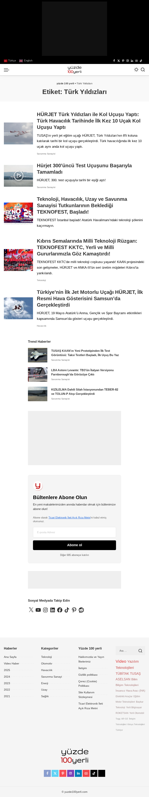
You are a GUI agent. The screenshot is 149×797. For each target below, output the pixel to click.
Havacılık (41, 326)
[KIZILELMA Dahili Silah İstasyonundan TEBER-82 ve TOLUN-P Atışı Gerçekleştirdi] (37, 394)
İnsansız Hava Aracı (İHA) (130, 690)
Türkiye (119, 730)
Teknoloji (41, 280)
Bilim (134, 679)
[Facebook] (114, 61)
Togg (118, 719)
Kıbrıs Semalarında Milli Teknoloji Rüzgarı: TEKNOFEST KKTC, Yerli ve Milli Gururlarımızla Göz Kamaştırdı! (87, 247)
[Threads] (144, 61)
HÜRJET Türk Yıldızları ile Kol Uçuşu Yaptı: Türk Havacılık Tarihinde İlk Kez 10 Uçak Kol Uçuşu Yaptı (88, 121)
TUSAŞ (135, 673)
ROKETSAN (122, 713)
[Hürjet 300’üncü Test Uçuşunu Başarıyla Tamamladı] (18, 176)
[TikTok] (141, 61)
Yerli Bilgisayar (134, 707)
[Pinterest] (123, 61)
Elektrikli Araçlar (124, 696)
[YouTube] (136, 61)
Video (121, 661)
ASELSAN (123, 679)
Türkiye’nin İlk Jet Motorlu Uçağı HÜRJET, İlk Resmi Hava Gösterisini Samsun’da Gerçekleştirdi (90, 298)
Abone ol (74, 545)
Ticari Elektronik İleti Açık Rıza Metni (69, 517)
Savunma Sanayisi (46, 154)
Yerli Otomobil (136, 713)
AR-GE (124, 719)
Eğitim (136, 696)
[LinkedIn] (132, 61)
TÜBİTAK (122, 673)
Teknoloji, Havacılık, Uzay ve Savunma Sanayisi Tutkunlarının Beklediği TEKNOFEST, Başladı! (82, 205)
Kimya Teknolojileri (136, 724)
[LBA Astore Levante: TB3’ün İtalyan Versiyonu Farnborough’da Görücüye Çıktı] (37, 374)
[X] (118, 61)
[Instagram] (127, 61)
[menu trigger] (7, 70)
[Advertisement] (74, 29)
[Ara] (142, 70)
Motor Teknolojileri (125, 701)
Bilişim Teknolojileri (127, 685)
